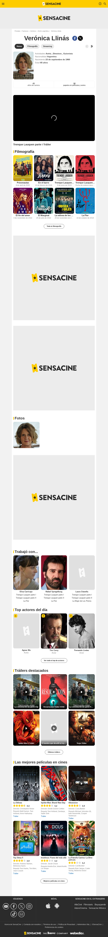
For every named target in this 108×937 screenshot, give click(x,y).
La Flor (85, 215)
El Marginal (43, 215)
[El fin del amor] (23, 201)
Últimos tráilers (54, 752)
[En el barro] (43, 168)
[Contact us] (21, 914)
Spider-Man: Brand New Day (53, 803)
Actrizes (33, 31)
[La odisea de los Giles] (64, 201)
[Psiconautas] (23, 168)
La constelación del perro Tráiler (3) (82, 707)
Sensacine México (97, 908)
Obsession (73, 803)
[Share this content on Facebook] (74, 38)
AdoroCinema (80, 908)
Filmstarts (88, 904)
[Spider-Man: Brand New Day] (54, 783)
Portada (17, 31)
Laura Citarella (82, 592)
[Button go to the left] (87, 46)
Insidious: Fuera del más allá (53, 858)
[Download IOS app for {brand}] (50, 905)
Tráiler (15, 816)
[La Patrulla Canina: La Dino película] (81, 838)
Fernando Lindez (81, 650)
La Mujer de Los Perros (81, 601)
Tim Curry (54, 650)
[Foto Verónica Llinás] (26, 435)
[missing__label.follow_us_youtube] (6, 906)
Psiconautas (23, 182)
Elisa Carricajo (26, 592)
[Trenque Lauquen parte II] (85, 168)
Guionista (68, 53)
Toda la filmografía (54, 226)
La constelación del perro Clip (26, 707)
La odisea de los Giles (64, 215)
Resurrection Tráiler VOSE (54, 707)
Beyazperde (100, 904)
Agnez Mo (26, 650)
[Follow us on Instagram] (29, 906)
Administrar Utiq (83, 924)
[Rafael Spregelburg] (54, 572)
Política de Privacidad (66, 924)
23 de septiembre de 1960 (58, 59)
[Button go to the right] (91, 46)
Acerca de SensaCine (12, 924)
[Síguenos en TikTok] (14, 914)
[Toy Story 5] (26, 838)
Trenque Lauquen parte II (85, 182)
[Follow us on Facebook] (14, 906)
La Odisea (17, 803)
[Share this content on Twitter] (80, 38)
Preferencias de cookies (54, 927)
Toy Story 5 (18, 858)
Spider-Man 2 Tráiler (26, 743)
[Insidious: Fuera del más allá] (54, 838)
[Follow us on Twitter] (21, 906)
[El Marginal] (43, 201)
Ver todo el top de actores (54, 661)
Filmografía (24, 151)
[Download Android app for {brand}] (58, 905)
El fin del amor (23, 215)
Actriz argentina (43, 31)
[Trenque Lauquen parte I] (64, 168)
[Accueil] (51, 4)
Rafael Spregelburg (54, 592)
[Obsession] (81, 783)
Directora (57, 53)
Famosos (25, 31)
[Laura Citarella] (82, 572)
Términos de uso (49, 924)
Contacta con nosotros (32, 924)
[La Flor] (85, 201)
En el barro (43, 182)
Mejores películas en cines (54, 881)
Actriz (49, 53)
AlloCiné (78, 904)
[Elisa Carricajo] (26, 572)
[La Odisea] (26, 783)
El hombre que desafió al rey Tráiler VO (54, 743)
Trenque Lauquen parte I (64, 182)
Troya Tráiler (82, 743)
